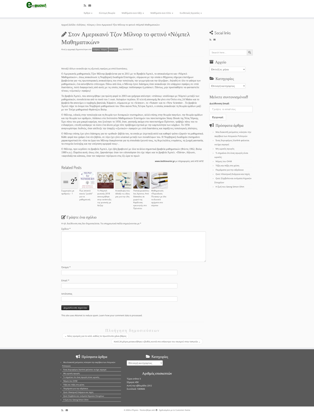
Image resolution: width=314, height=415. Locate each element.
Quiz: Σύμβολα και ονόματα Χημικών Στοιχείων (83, 396)
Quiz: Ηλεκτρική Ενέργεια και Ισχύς (233, 174)
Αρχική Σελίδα (68, 24)
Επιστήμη (113, 49)
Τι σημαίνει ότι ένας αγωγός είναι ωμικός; (81, 377)
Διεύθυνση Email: (219, 103)
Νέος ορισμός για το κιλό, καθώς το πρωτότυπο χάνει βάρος (95, 336)
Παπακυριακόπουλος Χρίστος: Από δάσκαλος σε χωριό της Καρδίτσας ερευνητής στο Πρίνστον (141, 199)
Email (65, 280)
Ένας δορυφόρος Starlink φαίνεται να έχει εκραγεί (84, 369)
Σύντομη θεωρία (107, 12)
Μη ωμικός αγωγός (225, 148)
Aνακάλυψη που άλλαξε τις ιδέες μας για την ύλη (122, 193)
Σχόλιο (66, 228)
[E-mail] (90, 5)
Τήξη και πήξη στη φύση (227, 165)
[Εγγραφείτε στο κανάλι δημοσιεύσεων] (86, 5)
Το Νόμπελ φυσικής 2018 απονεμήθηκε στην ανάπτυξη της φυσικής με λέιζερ (104, 198)
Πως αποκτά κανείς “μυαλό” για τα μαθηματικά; (86, 195)
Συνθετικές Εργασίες (190, 12)
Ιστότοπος (66, 293)
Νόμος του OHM (224, 161)
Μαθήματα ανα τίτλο (161, 12)
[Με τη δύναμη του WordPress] (156, 409)
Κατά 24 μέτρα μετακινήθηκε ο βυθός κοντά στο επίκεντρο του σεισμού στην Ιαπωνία (157, 341)
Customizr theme (182, 410)
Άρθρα (87, 12)
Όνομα (66, 267)
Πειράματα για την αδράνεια (230, 169)
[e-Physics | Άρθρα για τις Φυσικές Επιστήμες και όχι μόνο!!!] (36, 5)
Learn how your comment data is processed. (120, 315)
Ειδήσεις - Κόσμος (86, 24)
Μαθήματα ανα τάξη (132, 12)
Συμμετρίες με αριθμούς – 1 (67, 192)
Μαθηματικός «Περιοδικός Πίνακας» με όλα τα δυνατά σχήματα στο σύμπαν (158, 198)
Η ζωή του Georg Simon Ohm (230, 186)
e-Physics (134, 410)
